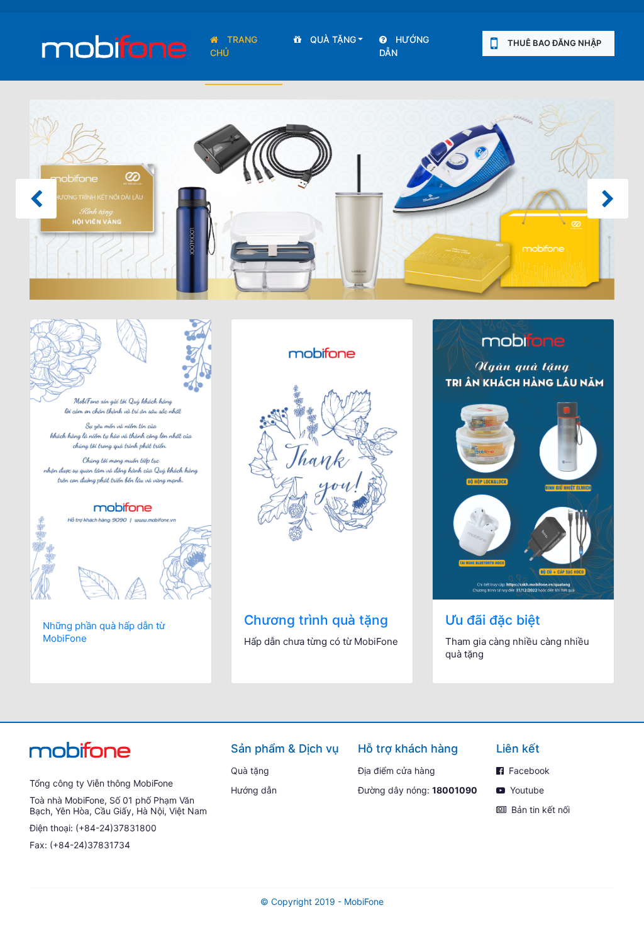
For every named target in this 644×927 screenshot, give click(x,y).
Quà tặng (250, 770)
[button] (36, 199)
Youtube (526, 790)
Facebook (528, 770)
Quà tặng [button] (332, 39)
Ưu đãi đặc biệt (492, 620)
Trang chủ (233, 46)
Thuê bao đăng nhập (554, 43)
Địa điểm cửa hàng (396, 770)
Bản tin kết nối (539, 809)
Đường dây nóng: (417, 790)
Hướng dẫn (404, 46)
